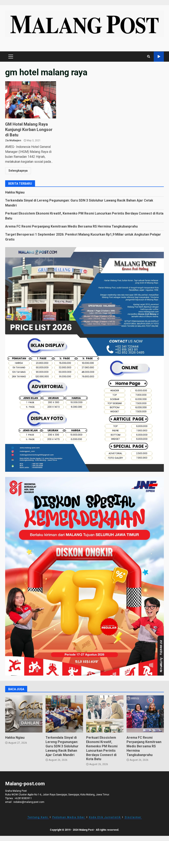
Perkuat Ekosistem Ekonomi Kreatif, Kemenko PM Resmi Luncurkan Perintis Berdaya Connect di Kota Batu (104, 713)
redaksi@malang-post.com (28, 802)
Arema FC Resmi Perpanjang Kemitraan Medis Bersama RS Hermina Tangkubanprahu (71, 226)
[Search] (148, 56)
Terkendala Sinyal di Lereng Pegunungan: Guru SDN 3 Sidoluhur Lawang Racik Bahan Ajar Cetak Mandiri (64, 713)
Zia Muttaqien (13, 140)
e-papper (159, 57)
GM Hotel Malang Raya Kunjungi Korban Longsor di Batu (30, 99)
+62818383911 (23, 798)
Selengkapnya (18, 170)
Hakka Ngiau (15, 192)
